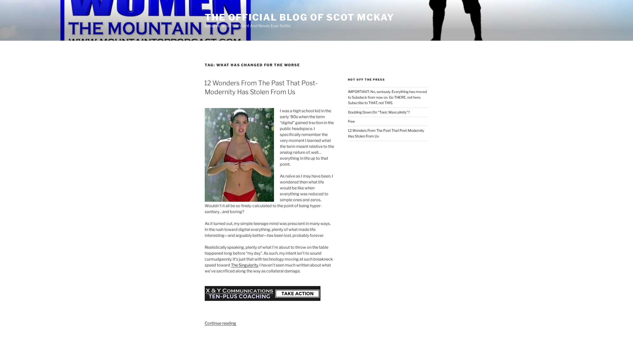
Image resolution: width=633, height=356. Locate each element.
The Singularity (244, 265)
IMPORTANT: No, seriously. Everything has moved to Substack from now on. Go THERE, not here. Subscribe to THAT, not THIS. (387, 97)
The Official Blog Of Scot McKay (299, 17)
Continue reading (220, 323)
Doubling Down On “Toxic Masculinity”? (379, 112)
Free (351, 121)
